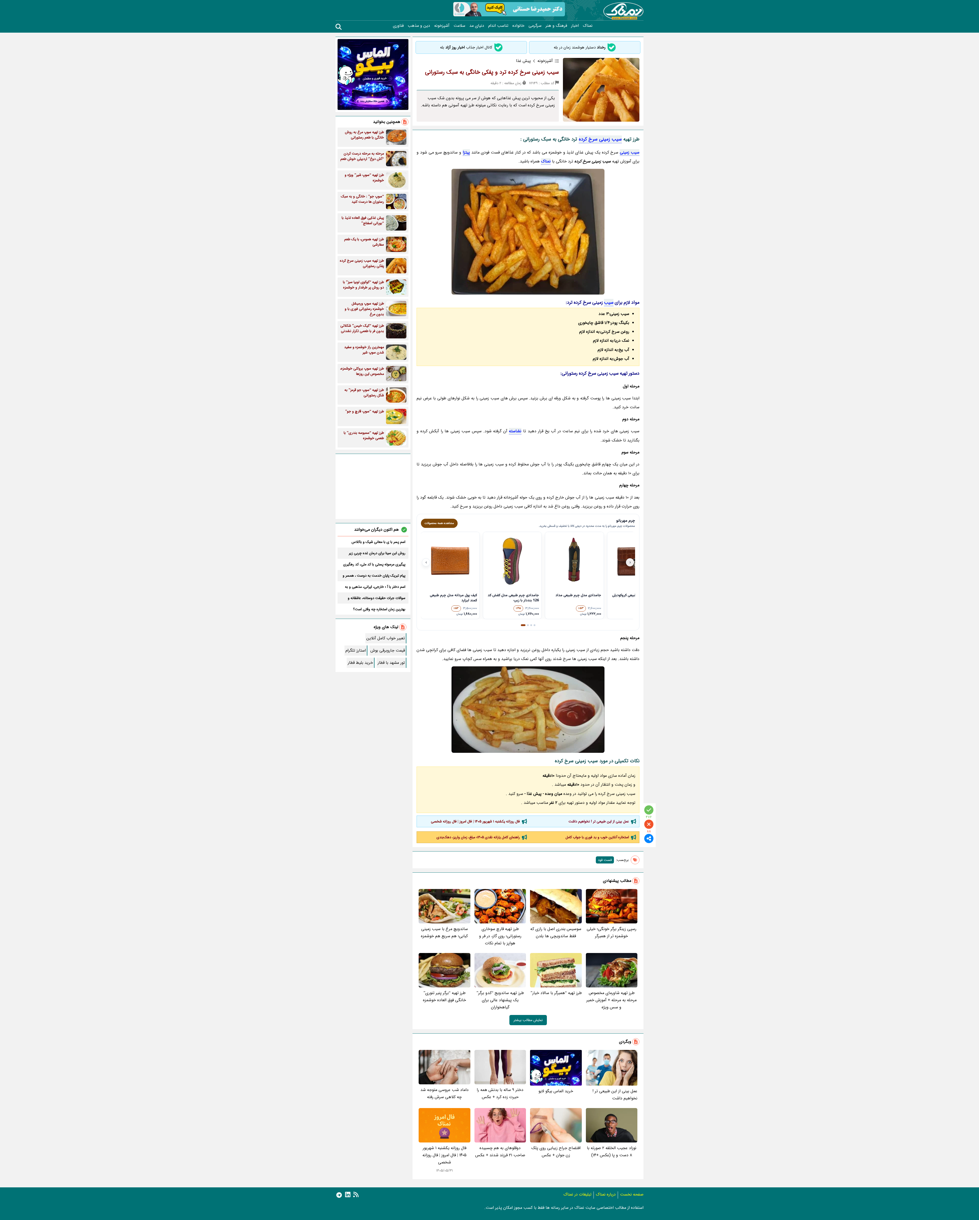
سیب (608, 302)
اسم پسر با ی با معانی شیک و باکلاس (378, 541)
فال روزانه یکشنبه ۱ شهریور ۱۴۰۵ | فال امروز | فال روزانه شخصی (475, 821)
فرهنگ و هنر (556, 26)
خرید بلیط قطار (360, 662)
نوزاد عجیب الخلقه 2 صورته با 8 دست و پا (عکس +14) (611, 1151)
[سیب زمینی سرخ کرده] (528, 232)
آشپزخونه (441, 26)
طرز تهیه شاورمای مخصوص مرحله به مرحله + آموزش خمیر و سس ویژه (611, 1000)
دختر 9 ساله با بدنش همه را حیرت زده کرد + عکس (500, 1093)
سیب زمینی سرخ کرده (600, 139)
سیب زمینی (629, 152)
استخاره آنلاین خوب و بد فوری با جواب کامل (597, 837)
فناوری (398, 26)
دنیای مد (476, 26)
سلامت (459, 26)
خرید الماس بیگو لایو (555, 1091)
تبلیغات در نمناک (577, 1194)
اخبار (575, 26)
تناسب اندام (498, 26)
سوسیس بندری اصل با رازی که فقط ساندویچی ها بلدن (555, 932)
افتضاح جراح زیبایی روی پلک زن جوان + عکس (556, 1151)
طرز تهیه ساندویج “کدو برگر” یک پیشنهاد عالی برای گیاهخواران (500, 1000)
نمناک (587, 26)
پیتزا (466, 152)
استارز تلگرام (355, 650)
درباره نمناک (606, 1194)
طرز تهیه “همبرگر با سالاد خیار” (556, 993)
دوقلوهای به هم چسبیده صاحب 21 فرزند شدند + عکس (500, 1151)
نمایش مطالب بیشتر (528, 1020)
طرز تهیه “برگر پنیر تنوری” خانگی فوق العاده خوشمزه (444, 996)
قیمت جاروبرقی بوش (387, 650)
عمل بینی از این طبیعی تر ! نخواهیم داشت (599, 821)
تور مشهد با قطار (391, 662)
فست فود (605, 860)
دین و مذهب (419, 26)
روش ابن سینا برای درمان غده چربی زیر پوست (377, 553)
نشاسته (515, 431)
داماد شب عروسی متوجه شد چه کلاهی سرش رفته (444, 1093)
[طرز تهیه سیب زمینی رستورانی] (528, 709)
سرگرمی (535, 26)
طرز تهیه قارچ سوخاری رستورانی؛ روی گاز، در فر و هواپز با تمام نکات (500, 936)
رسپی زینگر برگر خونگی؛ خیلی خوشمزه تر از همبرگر (611, 932)
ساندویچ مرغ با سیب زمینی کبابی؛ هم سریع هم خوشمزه (444, 932)
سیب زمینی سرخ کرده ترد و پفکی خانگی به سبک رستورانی (492, 72)
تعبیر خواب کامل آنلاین (385, 638)
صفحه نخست (631, 1194)
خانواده (518, 26)
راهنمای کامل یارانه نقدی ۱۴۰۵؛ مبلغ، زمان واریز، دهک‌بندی (478, 837)
